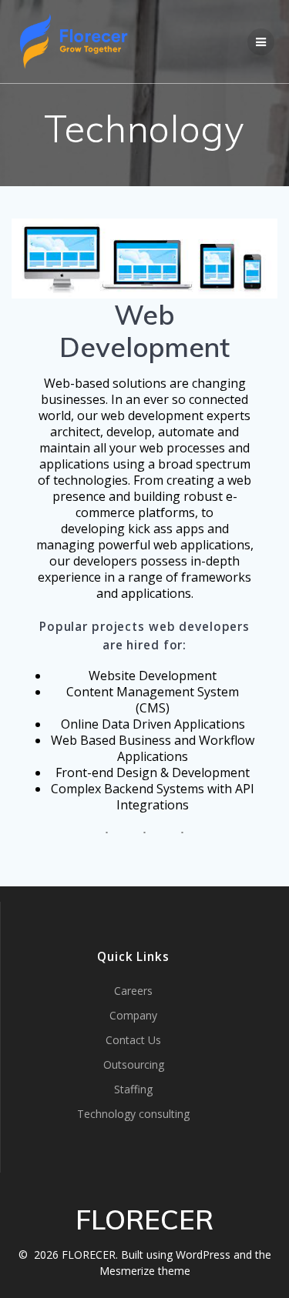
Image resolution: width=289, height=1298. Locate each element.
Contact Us (133, 1040)
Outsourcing (133, 1064)
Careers (133, 990)
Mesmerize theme (144, 1270)
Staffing (133, 1089)
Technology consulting (133, 1113)
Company (133, 1015)
